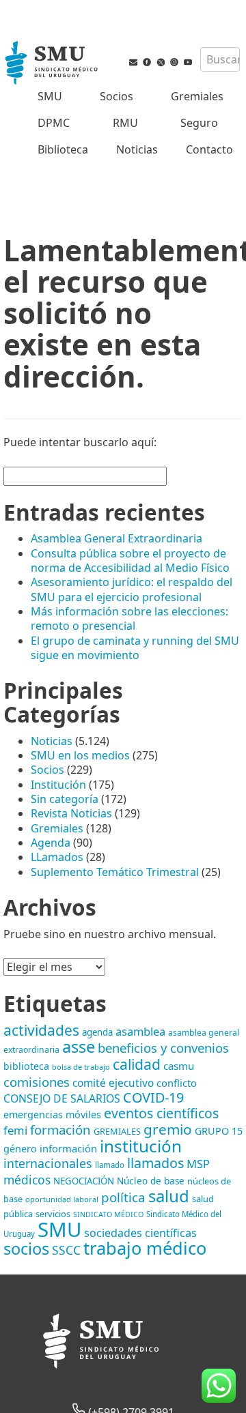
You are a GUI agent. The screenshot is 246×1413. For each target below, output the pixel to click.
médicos (27, 1179)
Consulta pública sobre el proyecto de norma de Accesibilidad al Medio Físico (130, 560)
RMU (125, 122)
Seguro (199, 122)
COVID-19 (153, 1097)
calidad (137, 1064)
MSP (198, 1163)
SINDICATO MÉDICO (108, 1214)
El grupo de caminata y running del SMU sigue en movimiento (135, 647)
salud (168, 1195)
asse (78, 1047)
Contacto (209, 149)
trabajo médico (144, 1247)
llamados (155, 1163)
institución (141, 1146)
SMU (50, 96)
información (68, 1148)
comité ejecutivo (113, 1083)
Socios (116, 96)
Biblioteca (63, 149)
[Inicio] (52, 64)
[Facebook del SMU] (147, 64)
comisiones (36, 1081)
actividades (41, 1030)
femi (15, 1130)
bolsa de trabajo (81, 1067)
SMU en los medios (80, 755)
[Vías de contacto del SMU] (133, 64)
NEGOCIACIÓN (83, 1181)
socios (26, 1248)
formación (60, 1129)
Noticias (137, 149)
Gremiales (197, 96)
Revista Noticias (71, 813)
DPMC (54, 122)
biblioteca (26, 1066)
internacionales (47, 1163)
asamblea (140, 1031)
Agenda (50, 842)
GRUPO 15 (219, 1130)
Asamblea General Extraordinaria (116, 538)
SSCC (66, 1250)
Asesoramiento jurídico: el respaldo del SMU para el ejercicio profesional (131, 589)
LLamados (57, 856)
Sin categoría (64, 798)
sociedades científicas (140, 1232)
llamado (109, 1165)
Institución (58, 784)
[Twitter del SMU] (160, 64)
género (20, 1148)
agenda (97, 1032)
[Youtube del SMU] (188, 64)
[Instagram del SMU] (174, 64)
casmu (178, 1066)
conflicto (176, 1083)
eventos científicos (161, 1113)
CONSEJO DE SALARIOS (61, 1098)
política (123, 1197)
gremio (168, 1129)
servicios (53, 1214)
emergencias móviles (52, 1114)
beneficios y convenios (163, 1047)
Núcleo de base (150, 1181)
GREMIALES (117, 1131)
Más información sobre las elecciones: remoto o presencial (129, 618)
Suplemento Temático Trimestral (115, 871)
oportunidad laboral (61, 1199)
